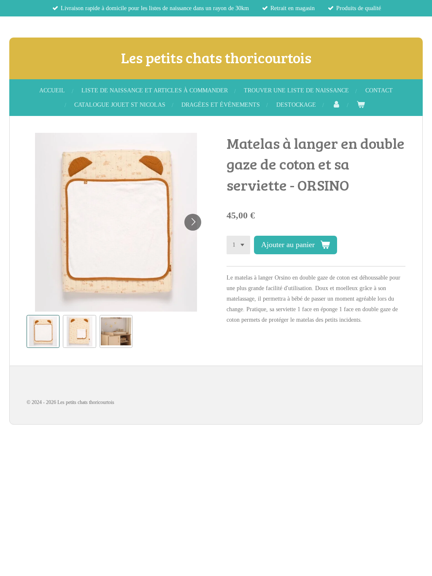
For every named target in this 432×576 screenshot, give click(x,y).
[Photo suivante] (192, 222)
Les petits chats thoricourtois (216, 57)
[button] (43, 331)
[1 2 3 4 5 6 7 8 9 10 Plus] (238, 245)
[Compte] (336, 105)
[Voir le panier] (361, 105)
